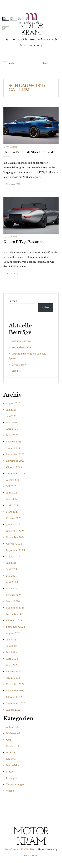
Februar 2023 (13, 671)
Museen (10, 771)
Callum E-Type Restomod (23, 242)
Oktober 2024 (14, 543)
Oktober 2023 (14, 620)
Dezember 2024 (15, 530)
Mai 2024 (11, 575)
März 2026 (12, 435)
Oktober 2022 (14, 697)
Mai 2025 (11, 499)
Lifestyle (11, 758)
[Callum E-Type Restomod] (31, 215)
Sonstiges (11, 778)
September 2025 (15, 473)
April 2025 (12, 505)
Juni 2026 (11, 416)
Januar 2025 (13, 524)
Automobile (10, 147)
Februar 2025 (13, 518)
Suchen (13, 300)
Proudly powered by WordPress (21, 849)
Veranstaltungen (15, 784)
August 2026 (13, 403)
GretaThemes (31, 855)
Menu (10, 63)
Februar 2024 (13, 594)
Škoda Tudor (19, 364)
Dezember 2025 (15, 454)
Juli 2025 (11, 486)
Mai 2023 (11, 652)
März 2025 (12, 511)
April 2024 (12, 582)
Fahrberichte (13, 746)
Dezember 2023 (15, 607)
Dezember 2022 (15, 684)
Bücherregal (13, 733)
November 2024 (15, 537)
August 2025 (13, 479)
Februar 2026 (13, 441)
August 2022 (13, 709)
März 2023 (12, 665)
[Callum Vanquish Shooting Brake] (31, 125)
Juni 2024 (11, 569)
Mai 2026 (11, 422)
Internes (11, 752)
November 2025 (15, 460)
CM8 (9, 739)
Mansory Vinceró (21, 340)
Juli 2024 (11, 562)
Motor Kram (31, 837)
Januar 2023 (13, 677)
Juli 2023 (11, 639)
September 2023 (15, 626)
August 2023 (13, 633)
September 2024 (15, 550)
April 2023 (12, 658)
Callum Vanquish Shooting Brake (29, 152)
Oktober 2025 (14, 467)
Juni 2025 (11, 492)
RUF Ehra (17, 371)
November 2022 (15, 690)
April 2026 (12, 428)
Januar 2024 (13, 601)
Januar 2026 (13, 448)
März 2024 (12, 588)
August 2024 (13, 556)
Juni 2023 (11, 645)
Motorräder (12, 765)
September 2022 (15, 703)
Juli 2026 (11, 409)
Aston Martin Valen (22, 347)
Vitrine (10, 790)
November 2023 (15, 614)
